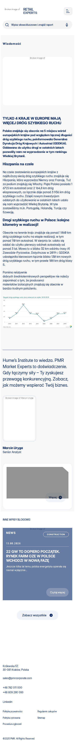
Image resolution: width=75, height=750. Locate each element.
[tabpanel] (37, 564)
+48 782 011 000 (12, 687)
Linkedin (7, 701)
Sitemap (41, 717)
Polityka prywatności (12, 711)
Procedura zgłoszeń (12, 724)
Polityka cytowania (11, 717)
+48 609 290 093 (13, 692)
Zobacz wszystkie (34, 615)
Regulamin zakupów (47, 711)
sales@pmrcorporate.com (17, 678)
